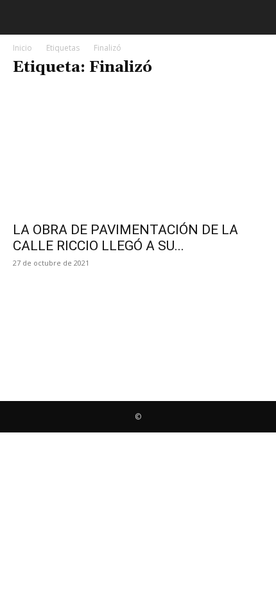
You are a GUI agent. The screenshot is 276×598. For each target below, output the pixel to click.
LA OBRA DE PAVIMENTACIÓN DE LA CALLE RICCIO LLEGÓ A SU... (125, 237)
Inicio (22, 47)
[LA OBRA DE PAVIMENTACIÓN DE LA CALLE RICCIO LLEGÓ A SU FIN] (138, 152)
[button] (20, 17)
